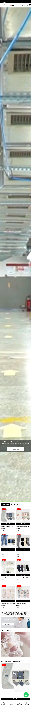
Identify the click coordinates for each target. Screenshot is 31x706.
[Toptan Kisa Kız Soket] (23, 593)
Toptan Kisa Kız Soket (21, 603)
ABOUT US (15, 449)
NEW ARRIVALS (5, 504)
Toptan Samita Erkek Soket (22, 577)
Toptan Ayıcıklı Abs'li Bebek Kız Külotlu (23, 526)
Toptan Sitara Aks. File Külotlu (8, 577)
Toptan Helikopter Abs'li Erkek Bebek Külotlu (8, 526)
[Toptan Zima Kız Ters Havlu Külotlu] (23, 542)
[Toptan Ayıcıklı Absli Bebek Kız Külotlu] (23, 516)
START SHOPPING (8, 624)
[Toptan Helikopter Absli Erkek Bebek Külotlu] (8, 516)
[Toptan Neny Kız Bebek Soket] (8, 593)
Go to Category (26, 661)
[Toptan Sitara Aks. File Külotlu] (8, 568)
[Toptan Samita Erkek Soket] (23, 568)
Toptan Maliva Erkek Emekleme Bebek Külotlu (8, 552)
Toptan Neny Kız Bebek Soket (8, 603)
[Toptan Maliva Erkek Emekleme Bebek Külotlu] (8, 542)
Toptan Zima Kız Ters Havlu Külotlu (23, 552)
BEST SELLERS (15, 504)
